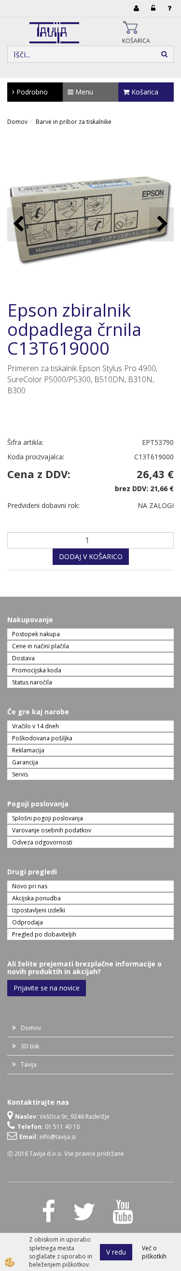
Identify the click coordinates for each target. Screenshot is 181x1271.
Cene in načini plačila (40, 646)
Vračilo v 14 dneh (35, 726)
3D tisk (30, 1046)
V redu (116, 1252)
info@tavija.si (58, 1137)
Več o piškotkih (154, 1252)
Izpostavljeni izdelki (38, 910)
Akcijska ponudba (36, 898)
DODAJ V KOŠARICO (91, 556)
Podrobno (31, 91)
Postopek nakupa (36, 634)
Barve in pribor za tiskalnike (73, 122)
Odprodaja (27, 922)
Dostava (23, 658)
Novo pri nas (29, 886)
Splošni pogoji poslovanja (47, 818)
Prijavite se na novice (47, 987)
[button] (161, 224)
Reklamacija (28, 750)
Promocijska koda (36, 670)
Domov (17, 122)
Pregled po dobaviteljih (44, 934)
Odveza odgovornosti (42, 842)
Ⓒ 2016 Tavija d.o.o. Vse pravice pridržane (65, 1154)
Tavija (29, 1064)
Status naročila (32, 682)
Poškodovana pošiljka (42, 738)
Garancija (25, 762)
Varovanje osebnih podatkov (51, 830)
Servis (20, 774)
